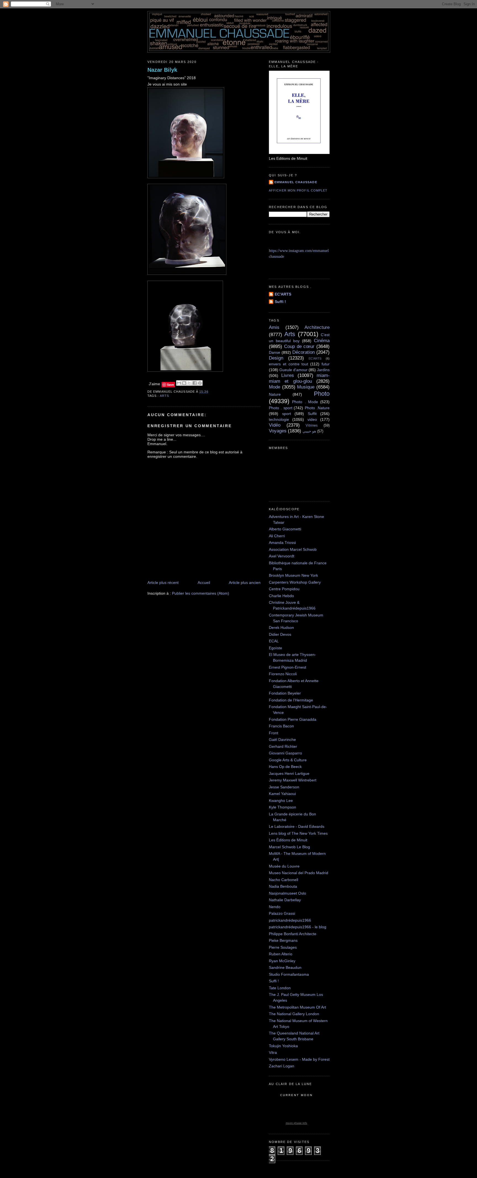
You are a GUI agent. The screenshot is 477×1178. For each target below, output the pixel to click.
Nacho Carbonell (283, 879)
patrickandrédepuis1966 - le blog (297, 927)
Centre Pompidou (284, 589)
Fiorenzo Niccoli (283, 674)
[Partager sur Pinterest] (200, 383)
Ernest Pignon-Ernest (287, 667)
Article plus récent (163, 582)
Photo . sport (280, 408)
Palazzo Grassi (282, 913)
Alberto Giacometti (285, 529)
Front (273, 733)
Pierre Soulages (283, 947)
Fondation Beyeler (285, 693)
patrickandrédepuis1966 (290, 920)
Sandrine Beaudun (285, 967)
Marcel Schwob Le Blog (289, 847)
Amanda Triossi (282, 542)
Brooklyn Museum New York (293, 575)
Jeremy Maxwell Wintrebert (292, 780)
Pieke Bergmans (283, 940)
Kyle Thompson (282, 807)
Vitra (273, 1052)
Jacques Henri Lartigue (289, 773)
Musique (305, 387)
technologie (279, 419)
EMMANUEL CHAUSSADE (295, 182)
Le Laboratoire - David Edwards (296, 826)
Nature (275, 394)
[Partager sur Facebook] (194, 383)
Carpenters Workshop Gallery (295, 582)
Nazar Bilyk (162, 70)
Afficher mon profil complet (298, 190)
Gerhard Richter (283, 746)
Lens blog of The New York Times (298, 833)
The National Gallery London (294, 1014)
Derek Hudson (281, 627)
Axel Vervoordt (281, 556)
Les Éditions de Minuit (288, 840)
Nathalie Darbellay (285, 900)
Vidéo (274, 425)
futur (326, 364)
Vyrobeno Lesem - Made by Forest (299, 1059)
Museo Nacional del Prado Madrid (298, 873)
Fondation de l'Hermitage (291, 700)
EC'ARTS (283, 294)
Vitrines (312, 425)
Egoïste (275, 648)
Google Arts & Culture (288, 760)
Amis (274, 327)
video (312, 419)
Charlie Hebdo (281, 596)
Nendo (274, 907)
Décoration (303, 352)
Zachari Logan (281, 1066)
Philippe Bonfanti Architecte (292, 934)
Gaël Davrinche (282, 739)
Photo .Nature (317, 408)
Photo (322, 393)
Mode (274, 387)
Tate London (280, 988)
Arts (164, 395)
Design (276, 358)
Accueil (204, 582)
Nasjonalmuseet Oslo (287, 893)
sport (286, 413)
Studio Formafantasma (289, 974)
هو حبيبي (309, 431)
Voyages (278, 431)
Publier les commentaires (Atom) (200, 593)
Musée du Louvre (284, 866)
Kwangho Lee (281, 800)
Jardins (323, 370)
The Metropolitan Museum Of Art (297, 1007)
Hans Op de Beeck (285, 766)
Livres (287, 375)
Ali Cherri (277, 536)
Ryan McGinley (282, 961)
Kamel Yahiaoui (282, 793)
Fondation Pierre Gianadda (292, 719)
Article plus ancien (245, 582)
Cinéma (322, 340)
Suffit (312, 413)
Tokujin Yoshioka (283, 1046)
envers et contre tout (288, 364)
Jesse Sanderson (284, 787)
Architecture (317, 327)
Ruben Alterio (280, 954)
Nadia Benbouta (283, 886)
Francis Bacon (281, 726)
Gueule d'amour (293, 370)
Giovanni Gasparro (285, 753)
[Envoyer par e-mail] (179, 383)
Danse (274, 352)
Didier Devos (280, 634)
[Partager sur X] (189, 383)
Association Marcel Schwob (293, 549)
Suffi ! (280, 301)
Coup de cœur (299, 346)
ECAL (274, 641)
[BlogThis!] (184, 383)
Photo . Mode (305, 402)
